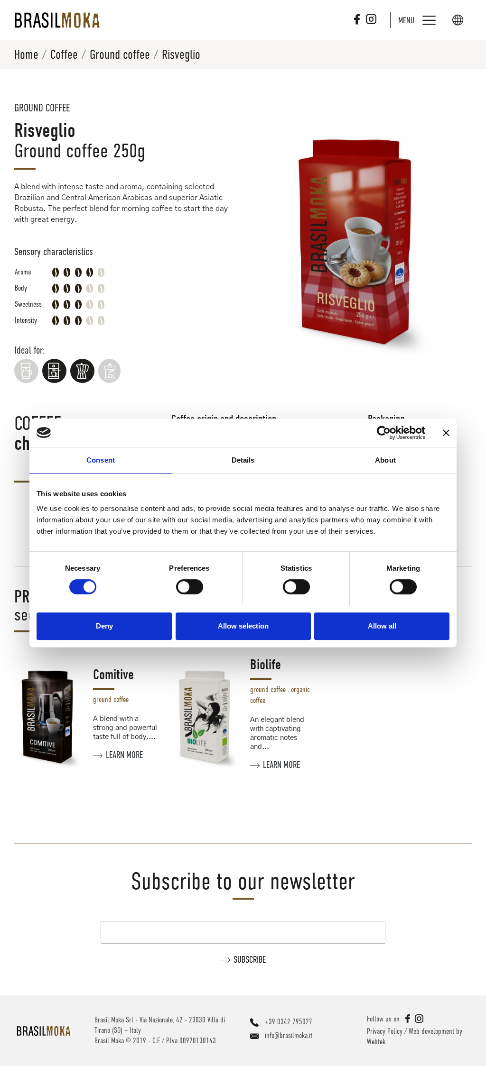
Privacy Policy (384, 1031)
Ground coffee (120, 54)
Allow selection (243, 626)
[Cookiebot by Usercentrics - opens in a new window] (383, 433)
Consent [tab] (100, 460)
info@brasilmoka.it (288, 1035)
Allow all (382, 626)
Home (26, 54)
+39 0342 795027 (288, 1022)
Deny (104, 626)
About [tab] (385, 460)
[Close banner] (446, 432)
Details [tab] (243, 460)
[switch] (189, 586)
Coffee (64, 54)
